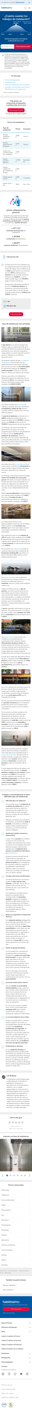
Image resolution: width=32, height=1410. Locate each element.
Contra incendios (7, 1250)
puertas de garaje (9, 577)
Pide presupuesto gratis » (21, 1142)
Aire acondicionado (7, 1200)
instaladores (17, 549)
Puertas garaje (6, 1225)
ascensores (20, 404)
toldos (6, 687)
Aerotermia (5, 1240)
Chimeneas (5, 1230)
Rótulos (3, 1260)
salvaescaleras (12, 853)
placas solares (8, 637)
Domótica (4, 1265)
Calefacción (5, 1195)
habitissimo (3, 1270)
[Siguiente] (29, 1175)
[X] (15, 1374)
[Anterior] (2, 1175)
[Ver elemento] (7, 1175)
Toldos (3, 1205)
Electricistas (5, 1190)
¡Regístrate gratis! (20, 2)
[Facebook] (9, 1374)
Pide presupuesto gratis (23, 46)
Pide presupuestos (16, 314)
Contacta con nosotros (8, 1370)
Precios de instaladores (12, 80)
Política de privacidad (8, 1389)
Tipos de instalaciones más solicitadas (17, 85)
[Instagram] (3, 1374)
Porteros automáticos (8, 1245)
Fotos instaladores (8, 1290)
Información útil (10, 82)
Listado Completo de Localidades (12, 1349)
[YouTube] (21, 1374)
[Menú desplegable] (30, 8)
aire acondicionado (21, 464)
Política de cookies (7, 1393)
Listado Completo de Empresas (11, 1344)
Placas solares (5, 1210)
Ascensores (5, 1220)
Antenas (4, 1235)
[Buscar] (25, 8)
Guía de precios (13, 1270)
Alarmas (4, 1255)
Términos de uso (6, 1385)
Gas (2, 1215)
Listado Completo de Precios (10, 1336)
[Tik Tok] (27, 1374)
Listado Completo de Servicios (11, 1340)
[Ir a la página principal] (6, 8)
